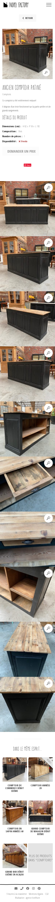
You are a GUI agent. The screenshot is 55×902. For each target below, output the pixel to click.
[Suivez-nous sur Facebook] (27, 888)
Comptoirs (6, 94)
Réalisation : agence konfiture (27, 897)
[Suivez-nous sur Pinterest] (39, 888)
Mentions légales (36, 894)
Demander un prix (21, 151)
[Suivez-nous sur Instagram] (33, 888)
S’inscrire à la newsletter (16, 894)
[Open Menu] (48, 5)
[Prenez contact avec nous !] (16, 888)
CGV (47, 894)
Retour (29, 18)
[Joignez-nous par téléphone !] (21, 888)
